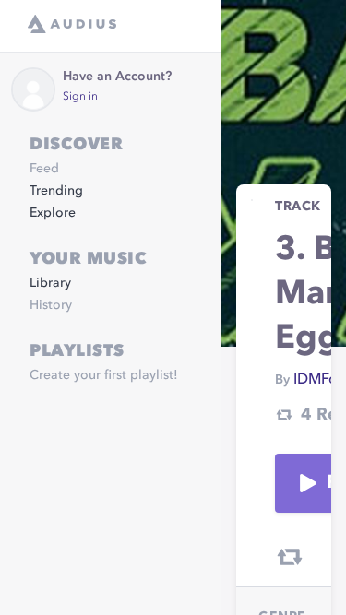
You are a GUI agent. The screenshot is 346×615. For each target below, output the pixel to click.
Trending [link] (56, 190)
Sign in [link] (80, 96)
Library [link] (50, 283)
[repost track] (289, 557)
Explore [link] (53, 213)
